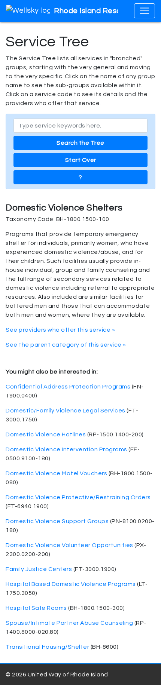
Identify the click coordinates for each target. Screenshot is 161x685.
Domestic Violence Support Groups (57, 521)
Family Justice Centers (39, 569)
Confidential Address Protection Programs (68, 387)
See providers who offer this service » (60, 330)
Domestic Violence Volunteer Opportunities (69, 545)
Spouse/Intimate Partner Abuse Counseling (69, 623)
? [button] (80, 177)
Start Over (80, 160)
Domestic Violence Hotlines (46, 434)
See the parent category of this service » (66, 345)
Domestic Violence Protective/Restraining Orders (78, 497)
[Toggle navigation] (144, 10)
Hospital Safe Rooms (36, 608)
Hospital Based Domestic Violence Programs (71, 584)
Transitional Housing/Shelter (47, 647)
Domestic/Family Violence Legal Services (65, 411)
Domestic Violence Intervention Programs (66, 449)
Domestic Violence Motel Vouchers (56, 473)
